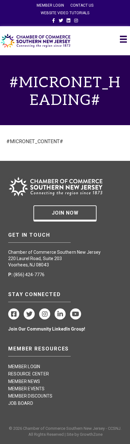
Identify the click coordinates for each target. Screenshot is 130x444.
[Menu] (123, 39)
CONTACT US (81, 5)
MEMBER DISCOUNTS (30, 395)
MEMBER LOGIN (50, 5)
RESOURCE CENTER (28, 373)
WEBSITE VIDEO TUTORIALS (65, 13)
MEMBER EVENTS (26, 388)
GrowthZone (91, 434)
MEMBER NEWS (24, 381)
